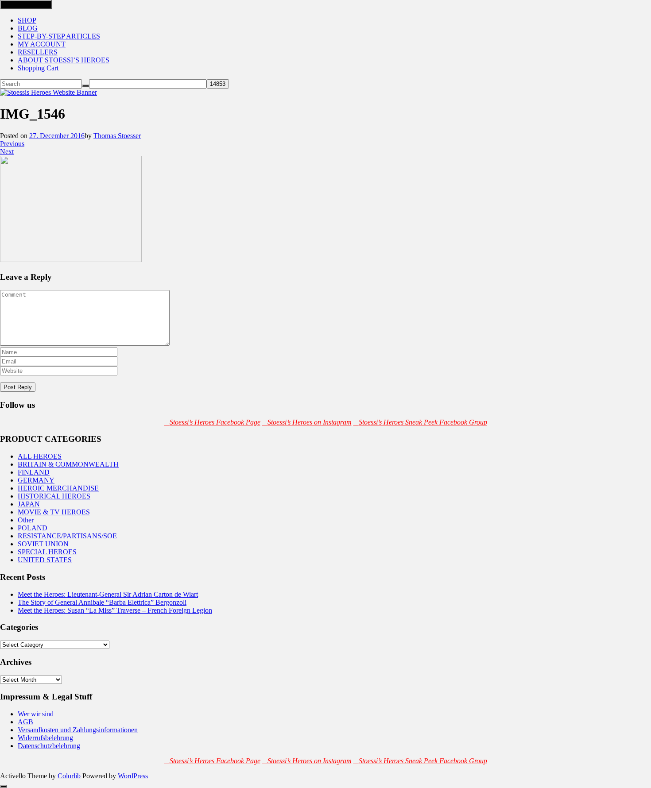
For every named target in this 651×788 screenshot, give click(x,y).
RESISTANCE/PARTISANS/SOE (67, 536)
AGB (25, 722)
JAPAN (29, 504)
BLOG (28, 28)
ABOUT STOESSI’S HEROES (63, 60)
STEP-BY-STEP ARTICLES (59, 36)
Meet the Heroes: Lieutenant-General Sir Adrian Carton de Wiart (108, 594)
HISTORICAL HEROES (54, 496)
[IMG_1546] (71, 259)
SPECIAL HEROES (47, 552)
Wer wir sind (36, 714)
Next (7, 151)
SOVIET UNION (43, 544)
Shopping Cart (38, 68)
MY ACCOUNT (42, 44)
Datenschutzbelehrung (49, 745)
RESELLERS (38, 52)
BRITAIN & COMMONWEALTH (68, 464)
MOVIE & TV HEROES (54, 512)
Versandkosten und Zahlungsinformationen (78, 730)
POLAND (32, 528)
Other (26, 520)
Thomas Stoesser (117, 135)
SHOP (27, 20)
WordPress (133, 776)
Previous (12, 143)
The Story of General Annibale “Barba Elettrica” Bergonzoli (102, 602)
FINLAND (34, 472)
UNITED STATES (45, 560)
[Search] (85, 86)
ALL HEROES (40, 456)
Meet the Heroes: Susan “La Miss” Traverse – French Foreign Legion (115, 610)
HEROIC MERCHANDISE (58, 488)
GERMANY (36, 480)
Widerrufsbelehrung (45, 738)
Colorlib (69, 776)
